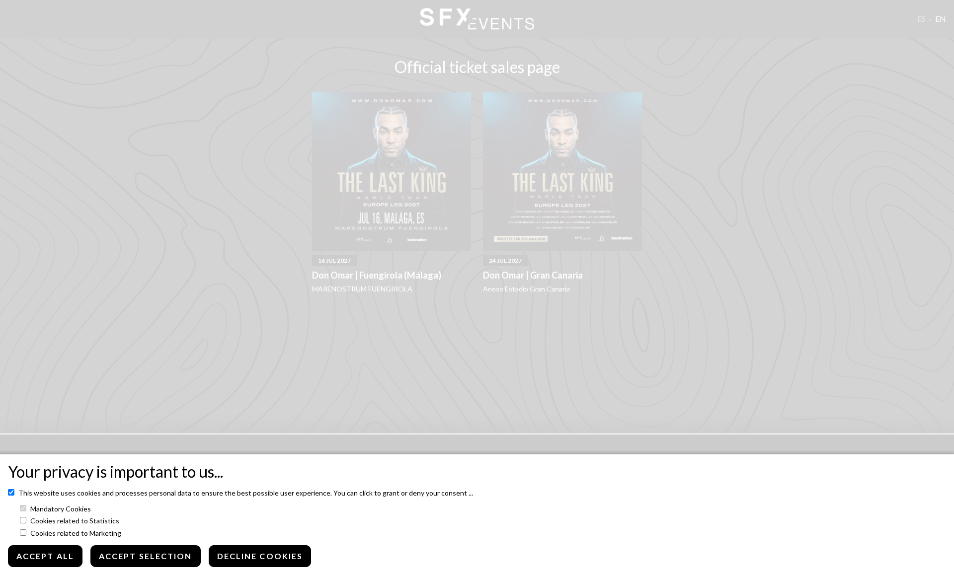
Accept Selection (145, 556)
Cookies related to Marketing (75, 533)
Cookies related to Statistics (74, 521)
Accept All (45, 556)
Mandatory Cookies (60, 509)
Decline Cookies (260, 556)
